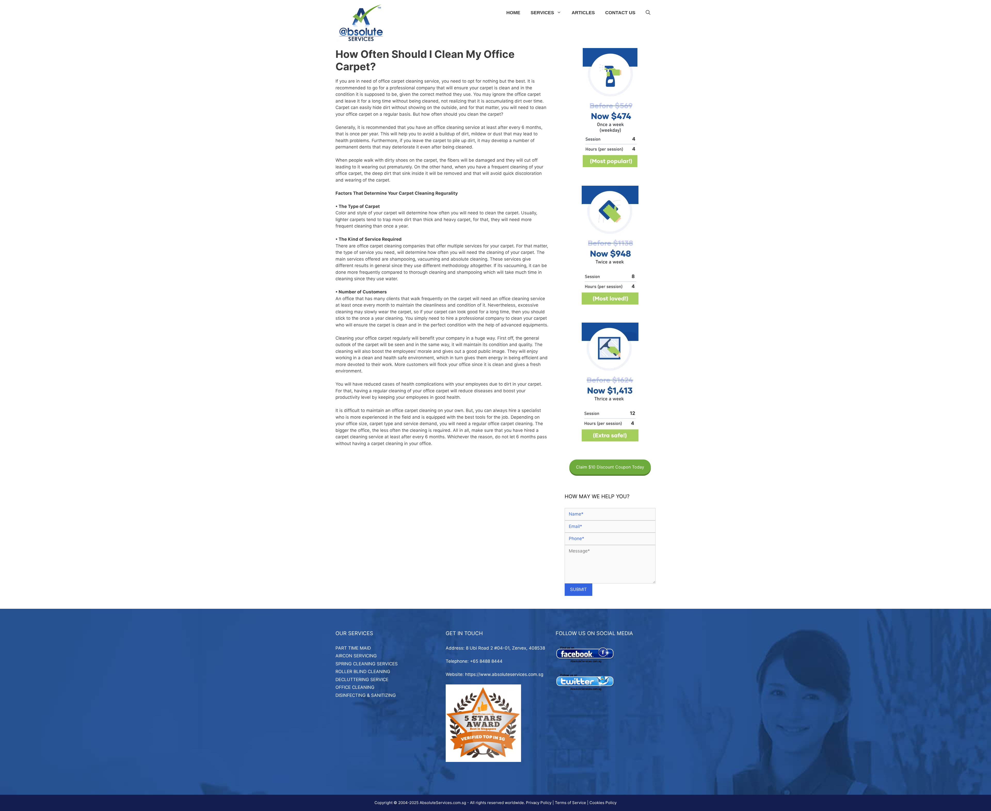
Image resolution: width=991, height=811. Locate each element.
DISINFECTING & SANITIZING (365, 695)
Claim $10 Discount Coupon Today (610, 467)
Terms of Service (570, 802)
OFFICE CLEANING (354, 687)
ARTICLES (583, 12)
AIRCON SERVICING (356, 655)
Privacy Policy (539, 802)
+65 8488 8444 (486, 661)
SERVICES (542, 12)
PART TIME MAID (353, 648)
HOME (513, 12)
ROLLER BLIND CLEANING (362, 671)
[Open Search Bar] (648, 12)
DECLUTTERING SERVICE (361, 679)
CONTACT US (620, 12)
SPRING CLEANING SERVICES (366, 663)
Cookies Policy (603, 802)
